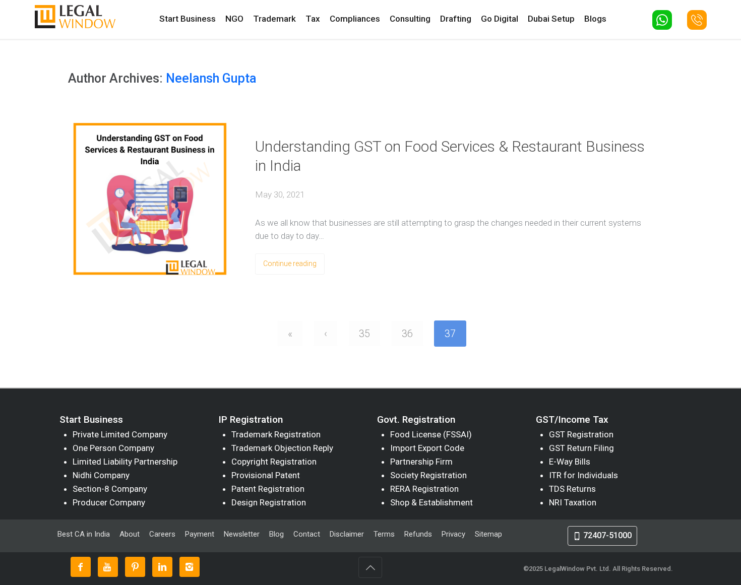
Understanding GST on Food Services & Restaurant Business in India (450, 156)
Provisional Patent (265, 475)
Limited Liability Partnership (125, 462)
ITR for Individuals (583, 475)
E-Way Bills (569, 462)
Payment (199, 534)
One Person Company (113, 448)
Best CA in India (83, 534)
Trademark (274, 19)
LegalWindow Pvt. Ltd (576, 568)
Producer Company (109, 502)
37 (450, 334)
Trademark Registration (276, 434)
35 (364, 334)
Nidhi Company (101, 475)
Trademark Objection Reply (282, 448)
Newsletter (242, 534)
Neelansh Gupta (211, 78)
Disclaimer (347, 534)
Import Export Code (427, 448)
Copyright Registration (274, 462)
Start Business (187, 19)
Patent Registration (267, 489)
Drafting (455, 19)
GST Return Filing (581, 448)
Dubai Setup (551, 19)
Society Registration (428, 475)
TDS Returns (572, 489)
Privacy (453, 534)
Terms (384, 534)
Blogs (595, 19)
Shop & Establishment (431, 502)
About (130, 534)
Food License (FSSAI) (431, 434)
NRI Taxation (572, 502)
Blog (276, 534)
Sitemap (488, 534)
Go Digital (499, 19)
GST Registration (581, 434)
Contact (306, 534)
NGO (234, 19)
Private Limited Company (120, 434)
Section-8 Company (110, 489)
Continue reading (290, 263)
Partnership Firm (421, 462)
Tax (312, 19)
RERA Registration (424, 489)
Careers (162, 534)
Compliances (355, 19)
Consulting (410, 19)
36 (407, 334)
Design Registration (268, 502)
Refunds (418, 534)
